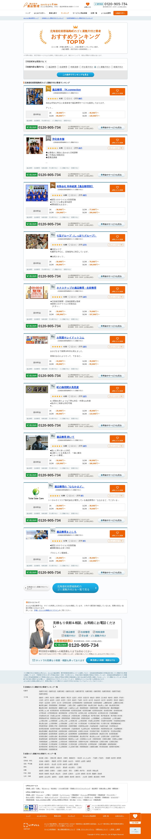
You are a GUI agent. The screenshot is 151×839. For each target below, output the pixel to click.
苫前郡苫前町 (63, 726)
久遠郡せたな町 (74, 708)
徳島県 (83, 774)
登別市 (116, 700)
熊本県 (72, 777)
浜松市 (58, 767)
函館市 (41, 697)
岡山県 (52, 774)
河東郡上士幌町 (117, 739)
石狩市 (54, 703)
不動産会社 (105, 797)
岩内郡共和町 (108, 710)
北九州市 (48, 777)
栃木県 (113, 758)
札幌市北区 (52, 691)
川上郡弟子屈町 (74, 747)
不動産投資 (101, 795)
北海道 (41, 761)
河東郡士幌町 (106, 739)
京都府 (47, 770)
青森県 (54, 761)
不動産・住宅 (30, 788)
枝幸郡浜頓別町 (44, 728)
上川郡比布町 (43, 721)
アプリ (79, 800)
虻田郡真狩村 (54, 710)
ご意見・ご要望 (115, 829)
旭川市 (52, 697)
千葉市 (101, 758)
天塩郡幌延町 (118, 728)
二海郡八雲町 (71, 705)
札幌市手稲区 (116, 691)
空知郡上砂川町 (55, 716)
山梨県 (70, 764)
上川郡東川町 (73, 721)
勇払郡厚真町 (63, 736)
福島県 (89, 761)
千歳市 (80, 700)
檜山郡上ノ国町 (103, 705)
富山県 (54, 764)
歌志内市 (97, 700)
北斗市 (59, 703)
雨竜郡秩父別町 (55, 718)
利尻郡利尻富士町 (106, 728)
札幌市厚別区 (106, 691)
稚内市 (110, 697)
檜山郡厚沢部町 (114, 705)
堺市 (70, 770)
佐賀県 (61, 777)
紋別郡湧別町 (53, 734)
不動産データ (87, 800)
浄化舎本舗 (58, 139)
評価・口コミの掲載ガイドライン (46, 610)
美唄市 (116, 697)
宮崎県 (90, 777)
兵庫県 (76, 770)
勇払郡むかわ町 (95, 736)
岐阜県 (41, 767)
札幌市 (47, 761)
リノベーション (65, 795)
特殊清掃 (74, 67)
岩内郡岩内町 (118, 710)
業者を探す (53, 13)
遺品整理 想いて (66, 437)
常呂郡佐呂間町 (116, 731)
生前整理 (63, 67)
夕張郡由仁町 (66, 716)
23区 (46, 758)
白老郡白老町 (53, 736)
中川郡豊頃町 (63, 744)
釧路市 (63, 697)
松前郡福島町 (98, 703)
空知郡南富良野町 (119, 721)
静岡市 (52, 767)
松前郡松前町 (88, 703)
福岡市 (54, 777)
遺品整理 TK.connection (66, 89)
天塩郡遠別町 (94, 726)
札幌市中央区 (43, 691)
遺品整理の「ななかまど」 (69, 486)
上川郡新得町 (53, 741)
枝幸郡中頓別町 (55, 728)
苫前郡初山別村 (83, 726)
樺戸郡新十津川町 (116, 716)
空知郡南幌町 (113, 713)
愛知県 (65, 767)
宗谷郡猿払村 (113, 726)
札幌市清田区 (43, 694)
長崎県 (66, 777)
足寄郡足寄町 (82, 744)
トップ (27, 13)
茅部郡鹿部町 (53, 705)
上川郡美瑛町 (82, 721)
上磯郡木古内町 (118, 703)
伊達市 (41, 703)
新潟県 (41, 764)
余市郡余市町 (92, 713)
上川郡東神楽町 (106, 718)
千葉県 (95, 758)
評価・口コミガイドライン (85, 829)
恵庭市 (121, 700)
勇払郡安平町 (84, 736)
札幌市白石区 (70, 691)
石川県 (59, 764)
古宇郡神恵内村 (52, 713)
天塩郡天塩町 (103, 726)
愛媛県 (94, 774)
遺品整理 (52, 67)
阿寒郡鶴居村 (84, 747)
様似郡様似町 (63, 739)
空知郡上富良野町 (94, 721)
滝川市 (85, 700)
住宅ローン (39, 797)
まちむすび (114, 797)
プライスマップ (65, 797)
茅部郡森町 (62, 705)
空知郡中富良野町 (106, 721)
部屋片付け (118, 67)
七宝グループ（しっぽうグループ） (77, 235)
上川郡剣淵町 (63, 723)
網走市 (92, 697)
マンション (39, 795)
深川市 (103, 700)
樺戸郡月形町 (95, 716)
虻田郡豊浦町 (113, 734)
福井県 (65, 764)
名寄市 (63, 700)
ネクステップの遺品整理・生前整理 (76, 287)
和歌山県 (95, 770)
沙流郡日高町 (105, 736)
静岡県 (47, 767)
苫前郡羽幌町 (73, 726)
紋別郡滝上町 (63, 734)
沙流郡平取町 (115, 736)
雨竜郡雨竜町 (66, 718)
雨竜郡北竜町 (75, 718)
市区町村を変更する (35, 62)
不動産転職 (97, 800)
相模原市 (72, 758)
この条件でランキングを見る (75, 75)
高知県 (100, 774)
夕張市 (80, 697)
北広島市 (47, 703)
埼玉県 (79, 758)
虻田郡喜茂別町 (76, 710)
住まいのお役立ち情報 (43, 800)
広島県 (65, 774)
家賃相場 (97, 797)
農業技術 (115, 788)
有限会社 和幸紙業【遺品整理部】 (75, 186)
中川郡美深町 (82, 723)
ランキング (65, 13)
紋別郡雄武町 (94, 734)
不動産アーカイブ (77, 797)
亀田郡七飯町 (43, 705)
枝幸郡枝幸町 (66, 728)
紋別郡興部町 (73, 734)
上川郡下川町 (73, 723)
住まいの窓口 (30, 797)
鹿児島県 (96, 777)
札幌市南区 (89, 691)
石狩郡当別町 (67, 703)
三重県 (79, 767)
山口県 (78, 774)
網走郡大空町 (103, 734)
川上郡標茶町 (63, 747)
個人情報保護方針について (66, 829)
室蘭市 (58, 697)
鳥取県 (41, 774)
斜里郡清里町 (73, 731)
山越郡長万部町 (82, 705)
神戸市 (82, 770)
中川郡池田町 (53, 744)
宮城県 (65, 761)
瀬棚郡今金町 (63, 708)
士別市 (58, 700)
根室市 (74, 700)
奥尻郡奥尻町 (53, 708)
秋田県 (78, 761)
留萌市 (98, 697)
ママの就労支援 (63, 788)
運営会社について (102, 829)
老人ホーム (45, 788)
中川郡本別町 (73, 744)
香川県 (89, 774)
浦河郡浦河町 (53, 739)
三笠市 (69, 700)
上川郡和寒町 (53, 723)
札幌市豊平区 (80, 691)
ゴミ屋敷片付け (103, 67)
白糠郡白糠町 (94, 747)
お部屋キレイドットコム (70, 337)
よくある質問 (106, 13)
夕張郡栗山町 (85, 716)
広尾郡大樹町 (103, 741)
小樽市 (47, 697)
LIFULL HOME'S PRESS (60, 800)
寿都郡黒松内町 (104, 708)
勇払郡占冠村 (43, 723)
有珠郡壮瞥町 (43, 736)
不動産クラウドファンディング (80, 788)
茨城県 (108, 758)
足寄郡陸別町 (92, 744)
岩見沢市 (86, 697)
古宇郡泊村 (42, 713)
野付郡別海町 (103, 747)
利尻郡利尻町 (95, 728)
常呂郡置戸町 (105, 731)
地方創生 (54, 788)
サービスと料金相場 (80, 13)
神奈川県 (53, 758)
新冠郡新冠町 (43, 739)
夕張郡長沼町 (75, 716)
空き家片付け (87, 67)
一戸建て (48, 795)
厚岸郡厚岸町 (43, 747)
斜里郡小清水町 (83, 731)
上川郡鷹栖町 (95, 718)
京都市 (52, 770)
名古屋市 (72, 767)
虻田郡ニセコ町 (44, 710)
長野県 (76, 764)
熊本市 (78, 777)
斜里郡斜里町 (63, 731)
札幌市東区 (60, 691)
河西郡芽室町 (73, 741)
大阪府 (59, 770)
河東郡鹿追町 (43, 741)
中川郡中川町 (105, 723)
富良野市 (110, 700)
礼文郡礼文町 (85, 728)
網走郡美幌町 (43, 731)
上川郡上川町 (63, 721)
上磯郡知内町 (107, 703)
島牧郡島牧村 (84, 708)
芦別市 (121, 697)
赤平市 (47, 700)
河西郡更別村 (94, 741)
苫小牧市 (104, 697)
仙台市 (71, 761)
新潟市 (47, 764)
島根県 (47, 774)
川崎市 (65, 758)
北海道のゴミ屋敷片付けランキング (38, 588)
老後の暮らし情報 (105, 788)
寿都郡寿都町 (94, 708)
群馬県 (119, 758)
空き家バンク (88, 797)
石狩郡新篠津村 (77, 703)
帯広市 (69, 697)
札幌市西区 (97, 691)
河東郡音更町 (97, 739)
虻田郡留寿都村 (65, 710)
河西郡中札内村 (83, 741)
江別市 (41, 700)
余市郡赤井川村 (103, 713)
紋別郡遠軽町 (43, 734)
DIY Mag (73, 800)
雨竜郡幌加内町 (116, 723)
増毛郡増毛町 (43, 726)
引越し (38, 788)
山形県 (83, 761)
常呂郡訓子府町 (95, 731)
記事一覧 (94, 13)
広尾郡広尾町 (113, 741)
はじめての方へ (39, 13)
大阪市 (65, 770)
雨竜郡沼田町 (85, 718)
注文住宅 (55, 795)
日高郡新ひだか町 (85, 739)
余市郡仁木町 (82, 713)
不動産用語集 (30, 800)
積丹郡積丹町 (63, 713)
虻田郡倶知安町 (98, 710)
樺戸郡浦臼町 (105, 716)
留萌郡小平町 (53, 726)
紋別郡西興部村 (83, 734)
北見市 (74, 697)
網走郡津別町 (53, 731)
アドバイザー (111, 795)
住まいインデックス (51, 797)
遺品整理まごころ (66, 531)
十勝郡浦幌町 (102, 744)
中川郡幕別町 (43, 744)
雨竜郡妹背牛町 (44, 718)
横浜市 (60, 758)
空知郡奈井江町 (44, 716)
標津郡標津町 (43, 749)
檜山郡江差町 (92, 705)
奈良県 (89, 770)
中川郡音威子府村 (94, 723)
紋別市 (52, 700)
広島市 (71, 774)
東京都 (41, 758)
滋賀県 (41, 770)
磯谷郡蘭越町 (115, 708)
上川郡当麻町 (116, 718)
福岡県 (41, 777)
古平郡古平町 (73, 713)
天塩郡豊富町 (75, 728)
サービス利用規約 (50, 829)
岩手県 (59, 761)
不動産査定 (75, 795)
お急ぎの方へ (120, 13)
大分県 (85, 777)
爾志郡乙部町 (43, 708)
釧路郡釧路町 (112, 744)
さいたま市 (86, 758)
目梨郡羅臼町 (53, 749)
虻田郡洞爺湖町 (74, 736)
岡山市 (58, 774)
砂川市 (91, 700)
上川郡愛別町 (53, 721)
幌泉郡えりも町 (74, 739)
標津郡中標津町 (114, 747)
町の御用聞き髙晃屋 (68, 387)
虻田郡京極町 (87, 710)
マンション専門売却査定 (88, 795)
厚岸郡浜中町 (53, 747)
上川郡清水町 (63, 741)
